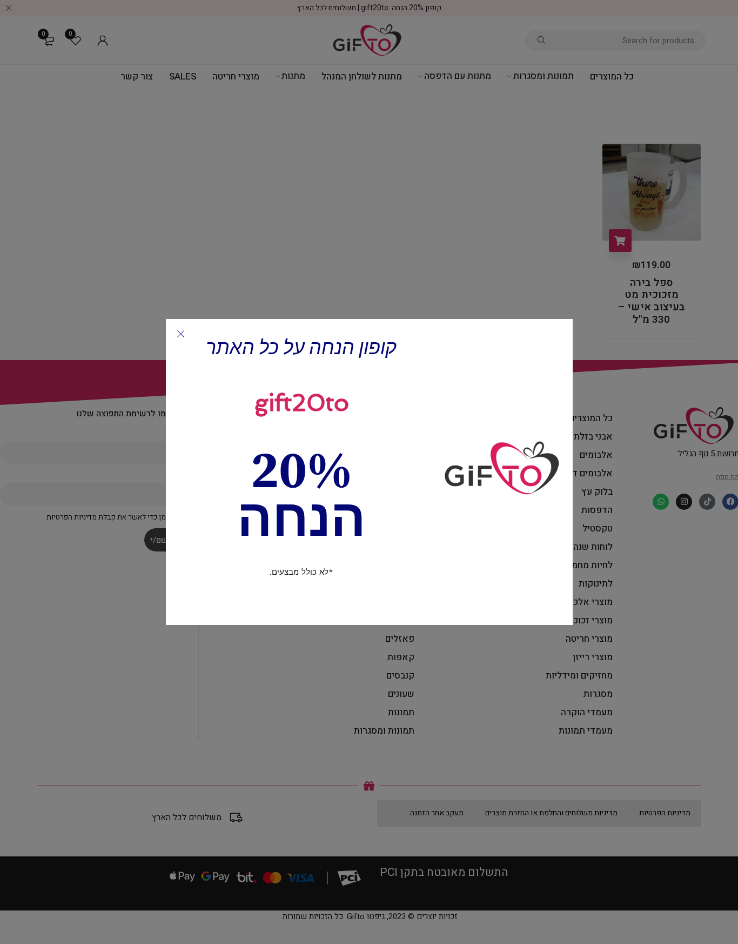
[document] (369, 472)
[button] (181, 334)
